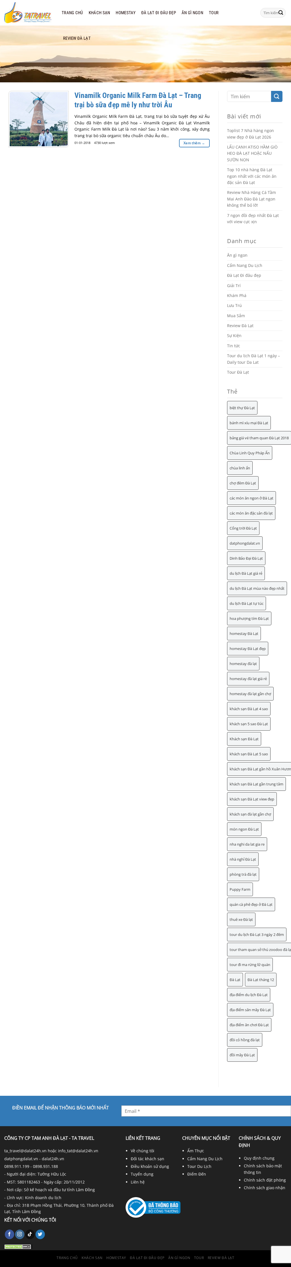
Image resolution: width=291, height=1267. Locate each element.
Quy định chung (259, 1158)
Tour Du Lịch (199, 1166)
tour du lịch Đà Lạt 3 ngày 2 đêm (257, 934)
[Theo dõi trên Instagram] (19, 1234)
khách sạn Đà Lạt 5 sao (249, 753)
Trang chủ (72, 12)
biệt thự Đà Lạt (242, 407)
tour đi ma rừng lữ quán (250, 964)
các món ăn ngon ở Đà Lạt (251, 498)
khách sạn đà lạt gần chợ (250, 814)
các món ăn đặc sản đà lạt (251, 513)
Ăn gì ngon (192, 12)
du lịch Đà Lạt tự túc (246, 603)
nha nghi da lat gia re (247, 844)
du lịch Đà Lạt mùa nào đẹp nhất (257, 588)
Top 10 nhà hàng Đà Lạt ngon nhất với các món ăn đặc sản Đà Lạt (252, 176)
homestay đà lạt (243, 663)
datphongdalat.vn (245, 543)
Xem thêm (194, 143)
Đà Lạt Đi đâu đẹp (158, 12)
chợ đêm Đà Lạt (243, 483)
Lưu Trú (234, 305)
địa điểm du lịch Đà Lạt (249, 994)
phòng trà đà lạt (243, 874)
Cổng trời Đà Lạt (243, 528)
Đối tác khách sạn (147, 1158)
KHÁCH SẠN (99, 12)
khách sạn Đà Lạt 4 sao (249, 708)
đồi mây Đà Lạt (242, 1054)
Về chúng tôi (142, 1150)
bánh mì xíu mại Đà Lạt (249, 422)
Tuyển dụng (142, 1174)
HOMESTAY (125, 12)
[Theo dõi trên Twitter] (40, 1234)
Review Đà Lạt (77, 38)
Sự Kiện (234, 335)
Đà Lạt (235, 979)
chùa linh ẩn (240, 468)
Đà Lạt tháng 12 (261, 979)
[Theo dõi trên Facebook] (9, 1234)
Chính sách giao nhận (264, 1187)
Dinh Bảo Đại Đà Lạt (246, 558)
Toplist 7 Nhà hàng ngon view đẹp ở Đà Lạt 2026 (250, 133)
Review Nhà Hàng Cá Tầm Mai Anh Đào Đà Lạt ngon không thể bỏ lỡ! (251, 199)
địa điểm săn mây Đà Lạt (250, 1009)
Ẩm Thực (195, 1150)
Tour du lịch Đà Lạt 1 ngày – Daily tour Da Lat (253, 359)
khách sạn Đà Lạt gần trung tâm (256, 784)
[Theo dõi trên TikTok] (30, 1234)
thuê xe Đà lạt (241, 919)
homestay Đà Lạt (244, 633)
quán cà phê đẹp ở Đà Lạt (251, 904)
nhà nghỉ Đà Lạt (243, 859)
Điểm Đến (196, 1174)
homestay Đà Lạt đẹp (248, 648)
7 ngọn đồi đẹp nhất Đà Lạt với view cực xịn (253, 218)
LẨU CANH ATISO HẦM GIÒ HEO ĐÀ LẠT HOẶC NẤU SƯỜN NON (252, 153)
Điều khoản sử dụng (150, 1166)
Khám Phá (236, 295)
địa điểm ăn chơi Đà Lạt (249, 1024)
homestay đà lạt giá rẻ (248, 678)
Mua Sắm (236, 315)
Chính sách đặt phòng (265, 1180)
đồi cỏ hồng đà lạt (245, 1039)
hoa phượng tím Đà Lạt (249, 618)
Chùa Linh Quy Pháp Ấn (250, 452)
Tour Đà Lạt (238, 372)
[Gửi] (281, 13)
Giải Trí (234, 285)
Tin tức (233, 345)
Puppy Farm (240, 889)
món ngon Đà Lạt (244, 829)
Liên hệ (138, 1182)
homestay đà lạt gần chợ (250, 693)
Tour (214, 12)
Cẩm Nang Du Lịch (244, 265)
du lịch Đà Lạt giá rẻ (246, 573)
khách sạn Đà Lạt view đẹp (252, 799)
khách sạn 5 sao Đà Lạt (249, 723)
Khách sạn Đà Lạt (244, 738)
